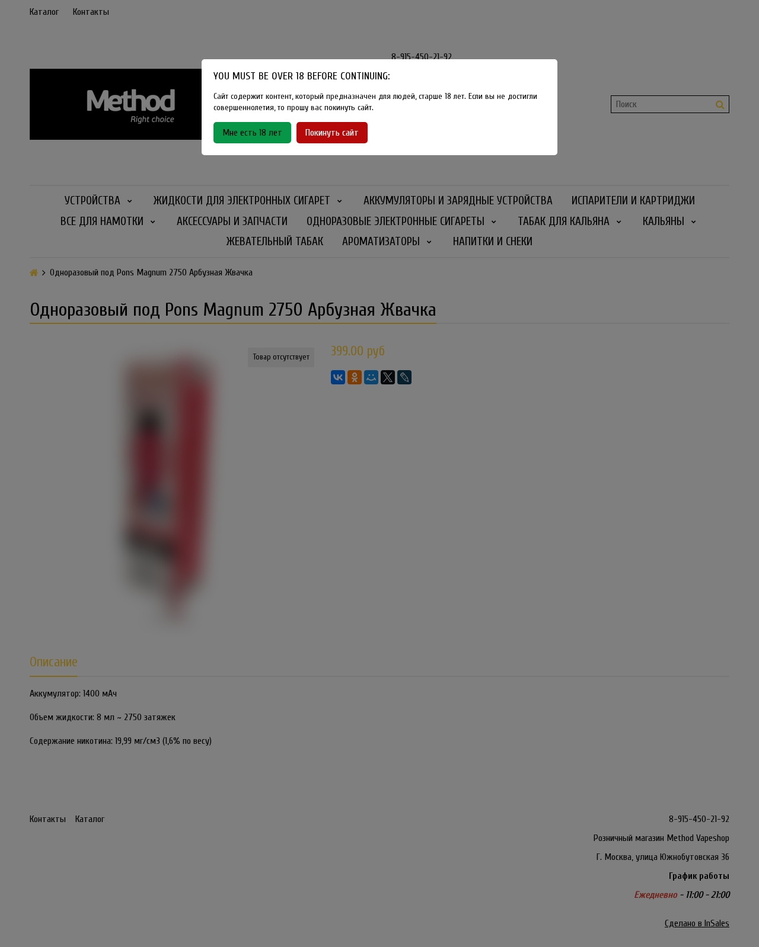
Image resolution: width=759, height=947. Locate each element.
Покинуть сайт (332, 132)
